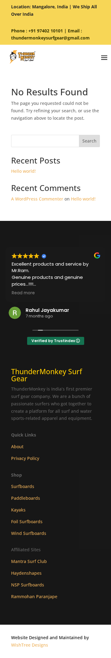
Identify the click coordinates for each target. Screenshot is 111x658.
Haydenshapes (26, 573)
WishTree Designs (29, 645)
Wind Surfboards (28, 533)
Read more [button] (23, 293)
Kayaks (18, 510)
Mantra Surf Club (29, 561)
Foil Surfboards (27, 521)
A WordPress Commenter (37, 199)
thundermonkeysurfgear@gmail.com (50, 38)
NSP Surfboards (27, 585)
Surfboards (22, 486)
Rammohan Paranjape (34, 596)
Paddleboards (25, 498)
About (17, 446)
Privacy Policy (25, 458)
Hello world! (23, 171)
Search (89, 141)
